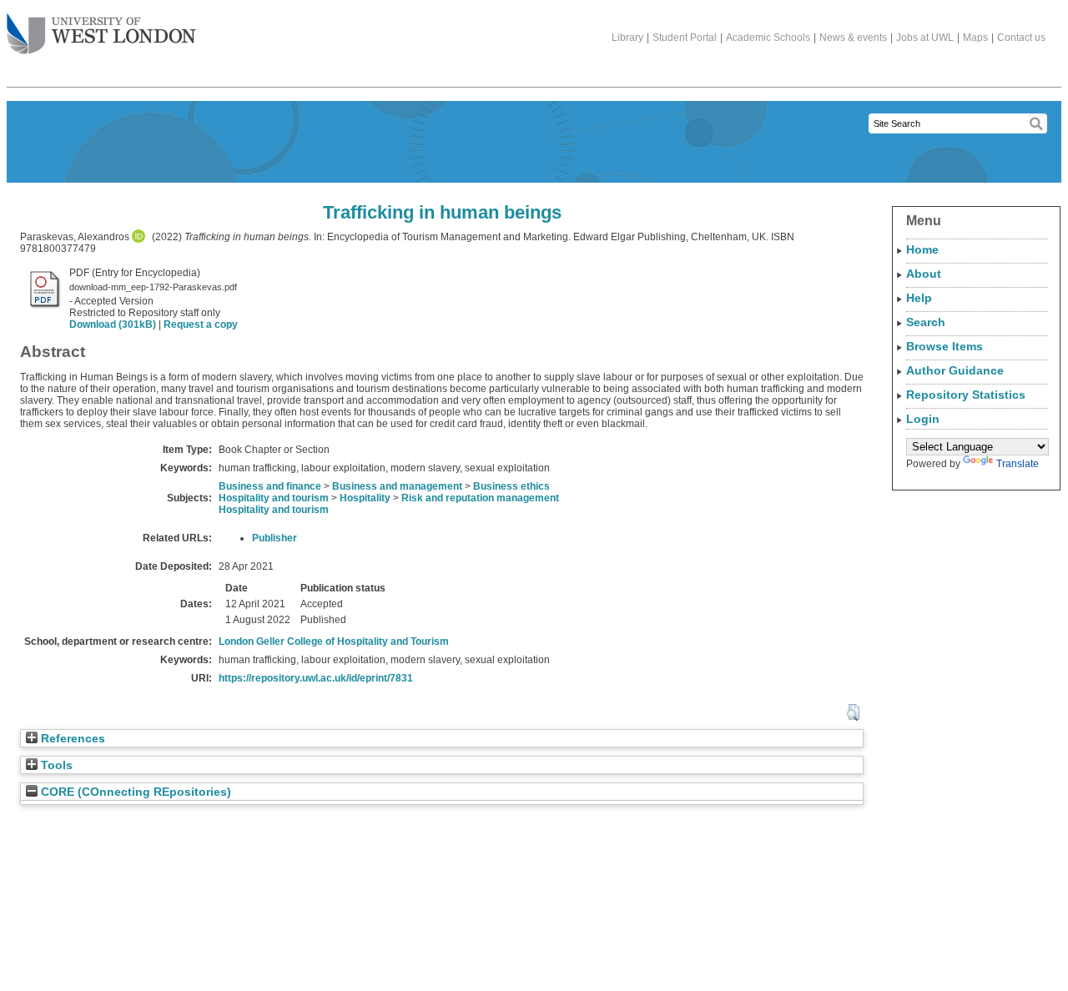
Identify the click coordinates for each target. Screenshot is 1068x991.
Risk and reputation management (480, 498)
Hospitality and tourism (274, 498)
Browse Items (944, 346)
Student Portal (684, 37)
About (923, 273)
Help (919, 297)
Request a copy (201, 324)
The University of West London (101, 35)
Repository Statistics (965, 394)
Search (925, 322)
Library (627, 37)
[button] (853, 712)
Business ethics (511, 486)
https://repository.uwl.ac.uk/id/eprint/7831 (316, 678)
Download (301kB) (112, 324)
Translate (1017, 464)
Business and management (397, 486)
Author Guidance (955, 370)
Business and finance (270, 486)
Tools (55, 765)
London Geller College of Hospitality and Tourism (334, 641)
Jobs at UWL (925, 37)
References (71, 738)
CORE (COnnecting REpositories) (134, 792)
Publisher (274, 538)
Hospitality (365, 498)
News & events (853, 37)
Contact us (1021, 37)
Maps (975, 37)
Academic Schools (768, 37)
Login (923, 418)
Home (922, 249)
